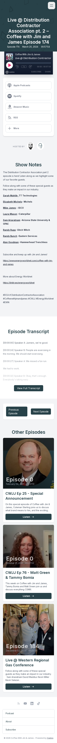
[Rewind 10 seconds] (17, 66)
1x (24, 67)
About (9, 721)
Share (48, 71)
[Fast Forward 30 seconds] (30, 66)
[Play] (9, 65)
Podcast (10, 713)
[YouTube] (25, 703)
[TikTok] (38, 703)
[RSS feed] (18, 703)
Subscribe (36, 71)
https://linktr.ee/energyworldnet (19, 282)
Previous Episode (14, 411)
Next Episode (40, 411)
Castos (50, 738)
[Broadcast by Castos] (9, 72)
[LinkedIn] (32, 703)
